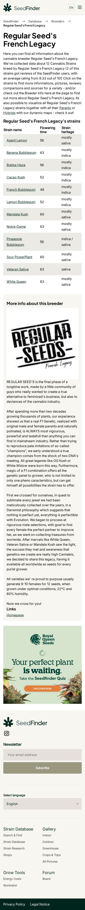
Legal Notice (40, 904)
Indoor (46, 835)
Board (46, 878)
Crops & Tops (51, 855)
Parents (65, 108)
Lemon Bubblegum (21, 202)
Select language (14, 795)
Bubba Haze (16, 165)
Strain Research (14, 848)
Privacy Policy (14, 904)
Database (35, 21)
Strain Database (14, 841)
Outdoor (48, 841)
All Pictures (50, 861)
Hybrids (9, 113)
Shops (7, 855)
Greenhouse (50, 848)
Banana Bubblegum (21, 153)
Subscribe (42, 768)
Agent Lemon (17, 140)
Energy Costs (12, 878)
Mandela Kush (17, 214)
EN (71, 7)
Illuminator (10, 885)
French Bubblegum (21, 190)
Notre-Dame (16, 226)
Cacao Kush (16, 177)
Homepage (15, 615)
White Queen (16, 282)
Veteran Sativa (18, 269)
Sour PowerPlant (19, 257)
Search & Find (12, 835)
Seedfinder (11, 21)
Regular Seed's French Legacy (24, 25)
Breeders (57, 21)
